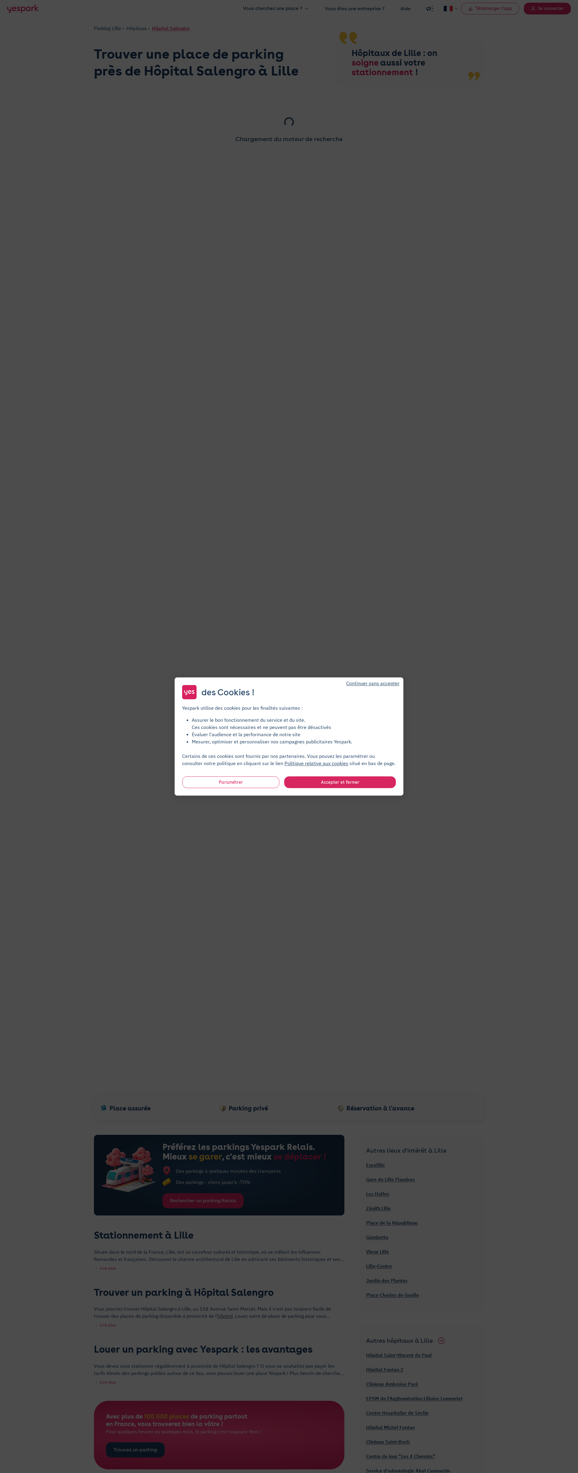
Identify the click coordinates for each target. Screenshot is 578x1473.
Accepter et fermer (340, 782)
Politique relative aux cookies (316, 763)
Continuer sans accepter (372, 683)
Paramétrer (231, 782)
